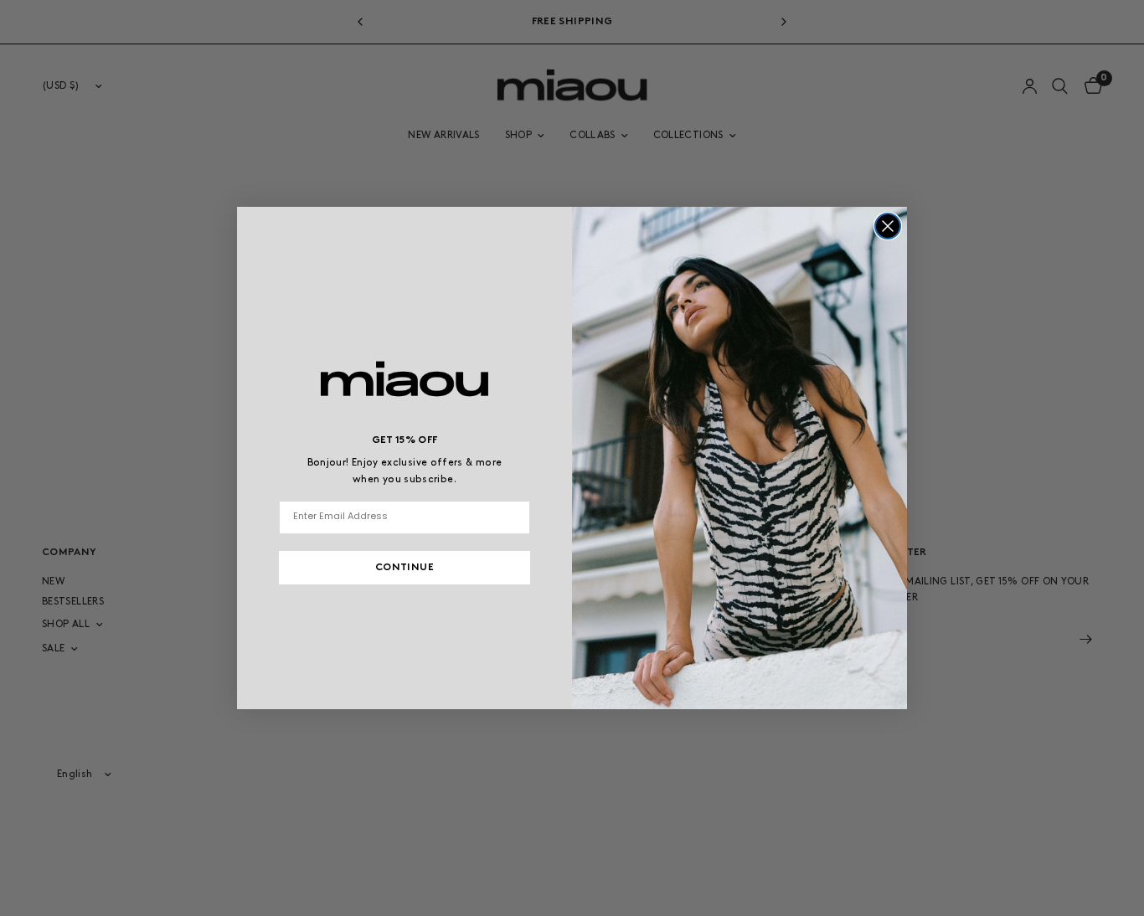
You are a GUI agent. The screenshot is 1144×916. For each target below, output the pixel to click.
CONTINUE (404, 568)
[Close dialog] (887, 226)
